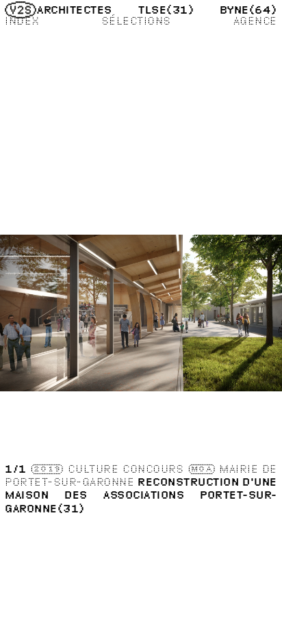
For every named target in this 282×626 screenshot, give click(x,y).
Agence (255, 20)
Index (22, 20)
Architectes (74, 9)
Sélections (136, 20)
